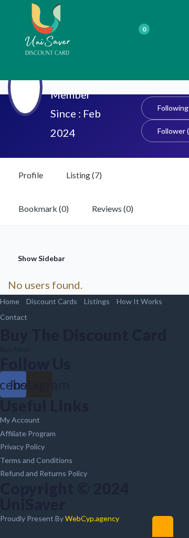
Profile (30, 175)
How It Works (139, 301)
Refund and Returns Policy (43, 473)
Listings (97, 301)
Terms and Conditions (36, 460)
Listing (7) (84, 175)
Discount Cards (51, 301)
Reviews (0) (112, 208)
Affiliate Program (28, 433)
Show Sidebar (40, 258)
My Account (20, 419)
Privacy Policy (22, 446)
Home (9, 301)
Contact (13, 317)
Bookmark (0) (43, 208)
